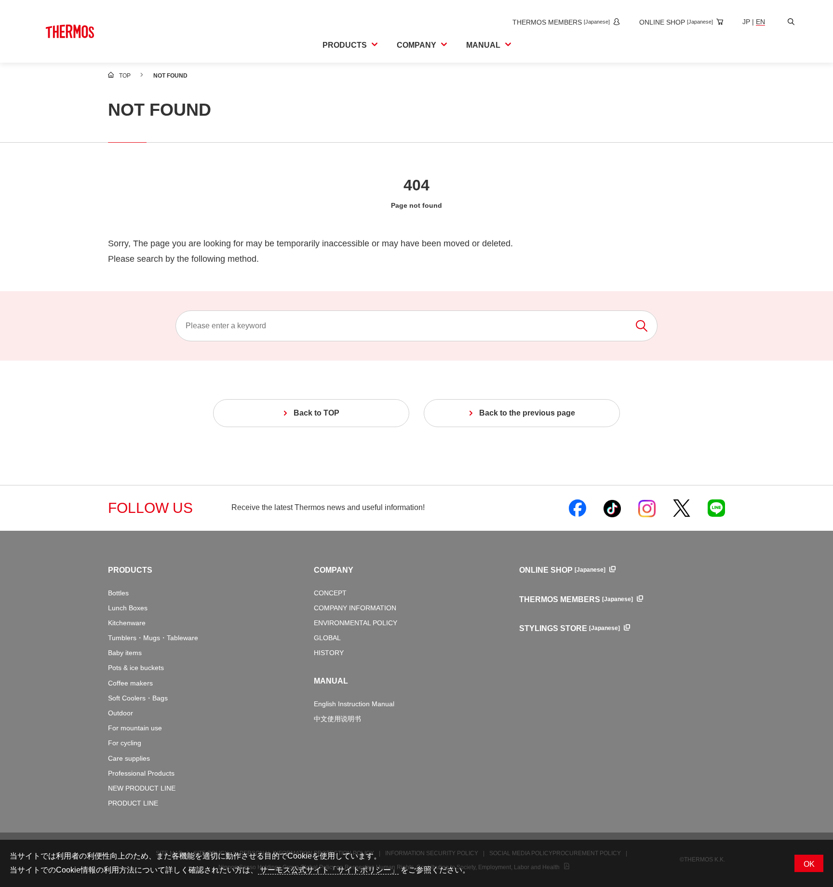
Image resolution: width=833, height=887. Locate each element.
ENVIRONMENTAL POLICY (355, 623)
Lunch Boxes (128, 608)
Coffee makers (130, 683)
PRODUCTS (130, 570)
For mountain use (135, 728)
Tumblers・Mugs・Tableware (153, 638)
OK (809, 864)
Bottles (118, 593)
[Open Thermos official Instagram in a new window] (647, 508)
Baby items (125, 653)
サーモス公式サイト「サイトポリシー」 (328, 870)
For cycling (124, 743)
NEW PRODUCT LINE (141, 788)
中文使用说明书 (337, 719)
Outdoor (120, 713)
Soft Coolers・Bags (138, 698)
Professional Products (141, 773)
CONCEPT (330, 593)
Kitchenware (127, 623)
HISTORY (329, 653)
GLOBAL (327, 638)
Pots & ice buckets (136, 668)
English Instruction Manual (354, 704)
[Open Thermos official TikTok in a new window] (612, 508)
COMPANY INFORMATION (355, 608)
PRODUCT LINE (133, 803)
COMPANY (333, 570)
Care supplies (129, 758)
